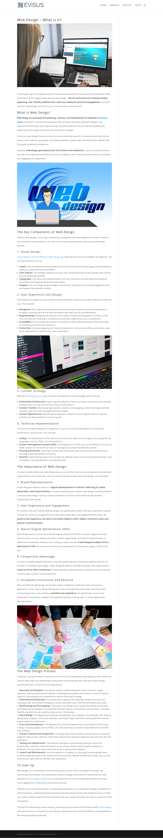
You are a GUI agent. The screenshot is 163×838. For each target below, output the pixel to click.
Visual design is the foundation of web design (38, 256)
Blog (138, 5)
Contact (127, 5)
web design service (34, 396)
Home (103, 5)
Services (114, 5)
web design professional (40, 778)
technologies (105, 807)
